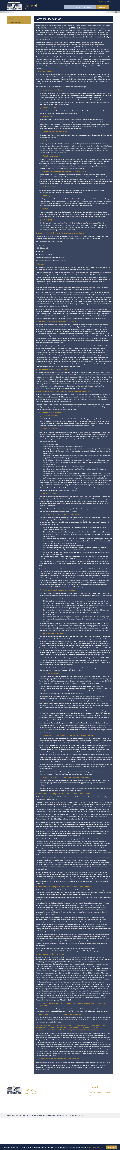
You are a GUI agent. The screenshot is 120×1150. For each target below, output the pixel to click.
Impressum (60, 1115)
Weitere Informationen (94, 1147)
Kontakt (102, 7)
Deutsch (101, 2)
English (108, 2)
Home (68, 7)
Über (77, 7)
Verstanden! (111, 1147)
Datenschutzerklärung (16, 22)
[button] (9, 12)
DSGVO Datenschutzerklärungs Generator (82, 1065)
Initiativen (89, 7)
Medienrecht (78, 1067)
